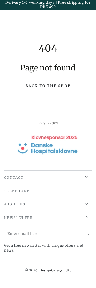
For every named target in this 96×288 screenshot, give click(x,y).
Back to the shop (48, 86)
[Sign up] (89, 234)
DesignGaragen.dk (54, 270)
